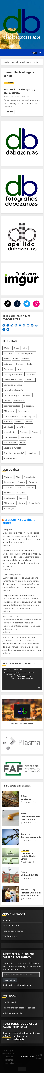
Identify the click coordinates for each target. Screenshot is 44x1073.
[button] (2, 53)
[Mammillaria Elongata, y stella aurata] (22, 83)
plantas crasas (10, 437)
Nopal (29, 421)
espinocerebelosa (12, 406)
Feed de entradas (11, 925)
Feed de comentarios (12, 931)
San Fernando (10, 442)
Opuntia (21, 427)
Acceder (6, 920)
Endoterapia (9, 498)
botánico (8, 364)
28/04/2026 (27, 840)
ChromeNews (27, 1056)
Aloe (25, 348)
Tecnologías (9, 508)
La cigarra (7, 530)
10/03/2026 (27, 878)
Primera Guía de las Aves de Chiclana (20, 637)
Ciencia (20, 487)
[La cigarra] (10, 799)
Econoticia (19, 400)
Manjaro (8, 421)
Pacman (35, 432)
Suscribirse (9, 980)
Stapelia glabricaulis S (14, 453)
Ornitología (34, 503)
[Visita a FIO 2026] (10, 875)
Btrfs (29, 364)
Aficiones (8, 477)
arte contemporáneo (25, 353)
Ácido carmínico (11, 458)
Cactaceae (8, 369)
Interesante (23, 411)
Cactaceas (9, 83)
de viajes (21, 492)
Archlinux (8, 353)
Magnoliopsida (28, 416)
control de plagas (12, 395)
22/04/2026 (27, 862)
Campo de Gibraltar (13, 379)
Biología (21, 482)
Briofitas (19, 364)
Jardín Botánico (11, 416)
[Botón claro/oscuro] (34, 53)
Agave (16, 348)
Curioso (30, 487)
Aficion (7, 348)
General (22, 498)
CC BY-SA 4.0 (8, 1039)
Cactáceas (30, 374)
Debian (7, 400)
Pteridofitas (26, 437)
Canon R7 (30, 379)
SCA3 (22, 442)
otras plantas (10, 432)
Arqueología (29, 477)
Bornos (25, 358)
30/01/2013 (21, 96)
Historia (21, 503)
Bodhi (16, 358)
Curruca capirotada (12, 575)
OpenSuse (8, 427)
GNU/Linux (9, 411)
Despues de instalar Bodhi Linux (18, 596)
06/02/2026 (27, 899)
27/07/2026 (27, 802)
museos (18, 421)
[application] (22, 679)
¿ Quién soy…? (9, 1002)
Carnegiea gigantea (13, 385)
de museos (9, 492)
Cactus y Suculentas (13, 374)
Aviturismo (9, 482)
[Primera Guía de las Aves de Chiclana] (10, 894)
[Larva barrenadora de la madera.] (10, 818)
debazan (9, 96)
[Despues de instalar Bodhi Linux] (10, 856)
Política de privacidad (12, 1013)
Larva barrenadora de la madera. (18, 551)
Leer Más (9, 112)
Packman (24, 432)
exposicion (29, 406)
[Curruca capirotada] (10, 837)
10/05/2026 (27, 823)
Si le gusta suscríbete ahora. (18, 521)
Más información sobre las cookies (18, 1008)
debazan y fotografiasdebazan (17, 1033)
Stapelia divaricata (12, 447)
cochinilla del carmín (13, 390)
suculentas (33, 453)
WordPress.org (9, 936)
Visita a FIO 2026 (10, 616)
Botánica (33, 482)
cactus (19, 369)
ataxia (6, 358)
